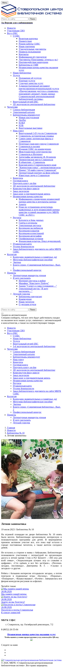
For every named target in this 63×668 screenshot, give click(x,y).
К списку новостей (10, 612)
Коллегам (12, 396)
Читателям (12, 349)
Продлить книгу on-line (24, 367)
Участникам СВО (16, 330)
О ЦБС (16, 336)
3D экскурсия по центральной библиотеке (34, 370)
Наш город (18, 359)
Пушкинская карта (22, 386)
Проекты (11, 415)
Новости (11, 328)
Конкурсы (18, 362)
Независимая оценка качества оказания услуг (31, 634)
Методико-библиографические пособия (32, 401)
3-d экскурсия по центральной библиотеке (34, 346)
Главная (11, 427)
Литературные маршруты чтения (29, 417)
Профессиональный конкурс (27, 412)
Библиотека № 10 (15, 433)
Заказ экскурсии (21, 375)
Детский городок (21, 422)
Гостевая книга (20, 365)
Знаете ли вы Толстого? (13, 602)
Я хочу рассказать (22, 420)
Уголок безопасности (23, 388)
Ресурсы (17, 383)
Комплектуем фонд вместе (26, 372)
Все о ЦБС (12, 333)
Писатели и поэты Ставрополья (17, 610)
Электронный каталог (24, 354)
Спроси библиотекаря (24, 351)
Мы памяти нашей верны (14, 594)
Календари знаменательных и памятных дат (35, 399)
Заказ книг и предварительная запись (31, 378)
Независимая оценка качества (28, 380)
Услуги (16, 341)
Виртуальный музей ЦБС (25, 343)
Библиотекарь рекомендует (26, 357)
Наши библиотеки (22, 338)
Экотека (17, 404)
